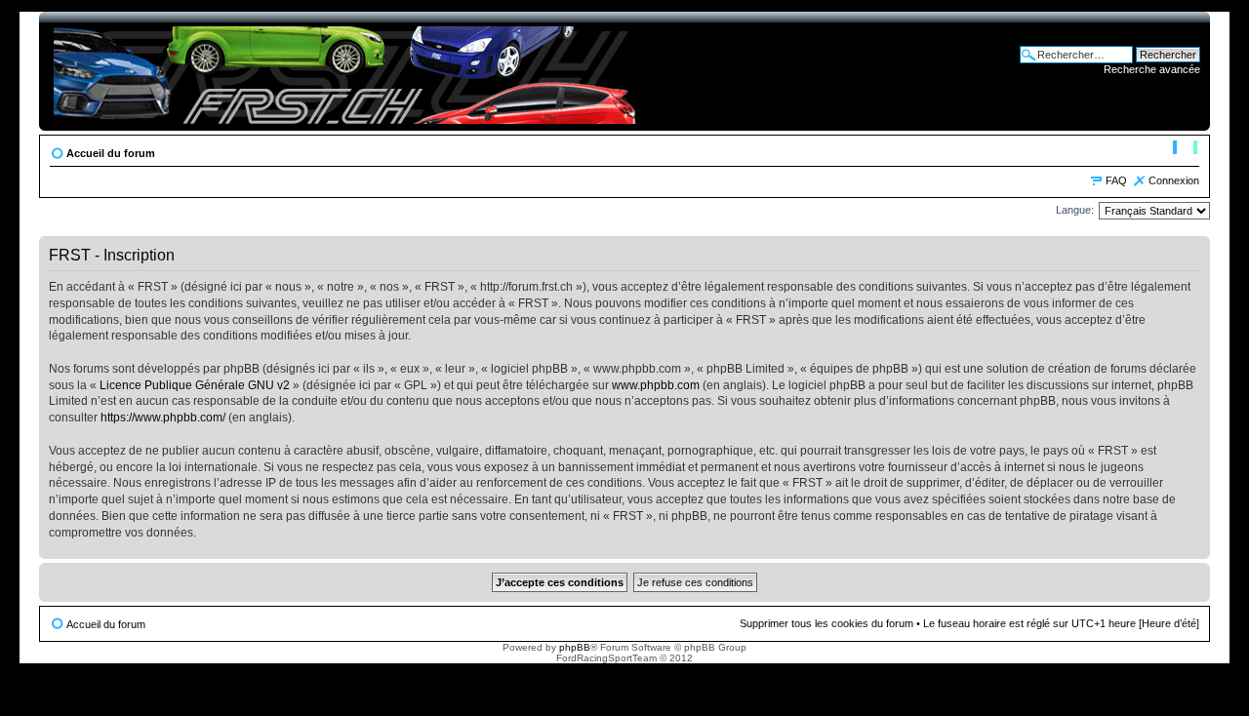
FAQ (1116, 180)
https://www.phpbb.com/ (163, 417)
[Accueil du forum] (348, 71)
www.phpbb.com (656, 385)
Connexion (1173, 180)
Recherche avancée (1152, 69)
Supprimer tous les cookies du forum (826, 623)
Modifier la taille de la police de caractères (1185, 149)
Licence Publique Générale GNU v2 (195, 385)
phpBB (574, 647)
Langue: (1075, 210)
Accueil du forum (110, 153)
